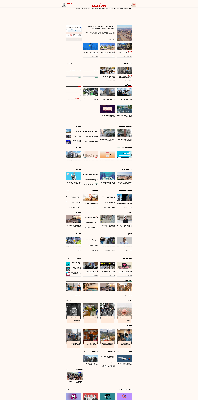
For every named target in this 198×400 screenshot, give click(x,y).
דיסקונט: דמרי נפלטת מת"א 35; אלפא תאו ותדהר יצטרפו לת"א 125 (107, 140)
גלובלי (100, 8)
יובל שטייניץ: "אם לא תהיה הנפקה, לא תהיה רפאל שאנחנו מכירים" (76, 274)
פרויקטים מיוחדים (125, 390)
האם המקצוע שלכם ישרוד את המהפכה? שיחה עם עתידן (76, 268)
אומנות (129, 316)
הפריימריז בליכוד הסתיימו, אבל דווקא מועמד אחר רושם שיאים (91, 245)
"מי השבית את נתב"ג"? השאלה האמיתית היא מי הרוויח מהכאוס (92, 272)
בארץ (130, 234)
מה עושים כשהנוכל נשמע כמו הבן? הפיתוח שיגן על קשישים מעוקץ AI (74, 69)
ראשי (130, 8)
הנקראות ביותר (77, 85)
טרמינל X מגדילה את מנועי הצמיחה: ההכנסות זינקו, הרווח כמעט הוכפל (108, 272)
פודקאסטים (78, 258)
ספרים (79, 316)
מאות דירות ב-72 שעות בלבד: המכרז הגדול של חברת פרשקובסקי (74, 161)
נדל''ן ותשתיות (111, 8)
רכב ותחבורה (95, 351)
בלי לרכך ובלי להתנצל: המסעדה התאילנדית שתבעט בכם (90, 319)
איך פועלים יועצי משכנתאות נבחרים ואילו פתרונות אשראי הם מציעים (91, 161)
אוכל (95, 316)
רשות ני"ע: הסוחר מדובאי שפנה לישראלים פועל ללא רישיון (92, 137)
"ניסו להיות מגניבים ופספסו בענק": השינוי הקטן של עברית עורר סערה (125, 272)
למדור (84, 126)
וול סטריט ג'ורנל (78, 8)
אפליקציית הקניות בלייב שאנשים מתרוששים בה (125, 344)
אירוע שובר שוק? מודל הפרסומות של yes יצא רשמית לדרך (108, 357)
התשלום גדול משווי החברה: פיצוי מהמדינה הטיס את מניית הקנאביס (125, 98)
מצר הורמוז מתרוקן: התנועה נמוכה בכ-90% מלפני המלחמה (108, 197)
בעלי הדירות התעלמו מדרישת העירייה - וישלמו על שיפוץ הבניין (90, 223)
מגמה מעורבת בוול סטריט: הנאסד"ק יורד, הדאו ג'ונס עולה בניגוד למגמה (125, 77)
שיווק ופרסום (89, 8)
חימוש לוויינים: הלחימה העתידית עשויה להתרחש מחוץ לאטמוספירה (124, 204)
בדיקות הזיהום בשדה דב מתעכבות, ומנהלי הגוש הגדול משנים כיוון (125, 183)
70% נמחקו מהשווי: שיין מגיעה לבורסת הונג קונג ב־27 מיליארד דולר (107, 202)
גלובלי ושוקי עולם (125, 191)
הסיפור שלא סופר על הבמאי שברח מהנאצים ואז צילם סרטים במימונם (74, 319)
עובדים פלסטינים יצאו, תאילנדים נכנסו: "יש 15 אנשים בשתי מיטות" (75, 345)
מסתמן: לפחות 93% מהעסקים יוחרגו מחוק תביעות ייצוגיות (91, 218)
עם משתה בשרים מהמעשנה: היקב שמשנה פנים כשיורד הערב (107, 345)
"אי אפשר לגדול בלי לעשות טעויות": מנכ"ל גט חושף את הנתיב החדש (91, 345)
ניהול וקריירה (96, 8)
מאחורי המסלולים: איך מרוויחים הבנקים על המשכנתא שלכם (90, 53)
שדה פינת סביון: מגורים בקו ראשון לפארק (77, 130)
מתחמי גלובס (127, 148)
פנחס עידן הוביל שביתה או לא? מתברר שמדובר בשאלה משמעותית (73, 183)
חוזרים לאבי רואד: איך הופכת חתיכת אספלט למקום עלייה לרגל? (107, 319)
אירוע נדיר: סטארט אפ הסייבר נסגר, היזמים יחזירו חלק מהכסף (91, 204)
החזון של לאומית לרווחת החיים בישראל (76, 141)
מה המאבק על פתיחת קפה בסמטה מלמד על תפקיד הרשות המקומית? (108, 247)
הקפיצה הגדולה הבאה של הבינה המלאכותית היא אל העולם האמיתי (91, 74)
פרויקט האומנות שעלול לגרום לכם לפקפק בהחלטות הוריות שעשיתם (124, 319)
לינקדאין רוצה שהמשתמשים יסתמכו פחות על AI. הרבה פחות (91, 142)
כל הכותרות (121, 8)
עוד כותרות (128, 63)
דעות (93, 8)
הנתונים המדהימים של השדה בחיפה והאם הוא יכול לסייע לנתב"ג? (101, 27)
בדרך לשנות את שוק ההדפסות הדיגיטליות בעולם (92, 249)
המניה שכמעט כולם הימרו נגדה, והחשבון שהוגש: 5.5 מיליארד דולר (73, 202)
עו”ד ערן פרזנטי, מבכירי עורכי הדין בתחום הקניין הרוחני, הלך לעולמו (91, 228)
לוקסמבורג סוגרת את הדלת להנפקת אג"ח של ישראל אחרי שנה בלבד (108, 53)
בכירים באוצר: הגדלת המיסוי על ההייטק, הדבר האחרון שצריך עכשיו (73, 197)
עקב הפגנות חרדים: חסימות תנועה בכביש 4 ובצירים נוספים (91, 364)
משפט (107, 8)
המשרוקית (78, 169)
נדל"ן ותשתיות (126, 169)
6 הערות (112, 316)
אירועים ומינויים (111, 351)
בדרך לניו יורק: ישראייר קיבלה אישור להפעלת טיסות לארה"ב (125, 364)
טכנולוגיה (103, 8)
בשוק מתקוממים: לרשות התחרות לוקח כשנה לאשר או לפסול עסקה (124, 226)
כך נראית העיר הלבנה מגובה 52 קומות (91, 292)
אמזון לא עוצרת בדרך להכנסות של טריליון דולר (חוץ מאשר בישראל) (75, 206)
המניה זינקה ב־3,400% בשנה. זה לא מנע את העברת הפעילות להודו (108, 98)
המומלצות (128, 85)
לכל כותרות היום (69, 63)
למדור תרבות (69, 300)
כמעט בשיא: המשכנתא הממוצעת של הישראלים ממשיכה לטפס (108, 183)
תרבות (82, 8)
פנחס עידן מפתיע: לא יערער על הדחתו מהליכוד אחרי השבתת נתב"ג (124, 247)
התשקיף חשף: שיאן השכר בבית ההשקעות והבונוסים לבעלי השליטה (108, 366)
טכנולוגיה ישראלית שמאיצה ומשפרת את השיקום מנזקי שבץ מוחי (74, 292)
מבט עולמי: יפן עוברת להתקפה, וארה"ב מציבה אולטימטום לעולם (74, 74)
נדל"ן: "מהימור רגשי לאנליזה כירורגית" (77, 136)
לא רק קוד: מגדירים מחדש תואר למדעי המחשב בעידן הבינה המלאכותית (73, 247)
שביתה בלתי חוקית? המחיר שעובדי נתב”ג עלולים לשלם (75, 382)
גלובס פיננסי (126, 8)
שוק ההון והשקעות (116, 8)
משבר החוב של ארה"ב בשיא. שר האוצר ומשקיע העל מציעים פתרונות (107, 206)
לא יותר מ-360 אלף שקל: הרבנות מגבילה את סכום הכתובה (108, 226)
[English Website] (135, 8)
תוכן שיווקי (128, 280)
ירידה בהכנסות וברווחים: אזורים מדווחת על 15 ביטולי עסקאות (90, 175)
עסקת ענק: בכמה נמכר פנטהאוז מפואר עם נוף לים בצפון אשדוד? (91, 79)
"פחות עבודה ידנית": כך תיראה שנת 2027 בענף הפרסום (108, 361)
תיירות (130, 351)
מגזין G (85, 8)
